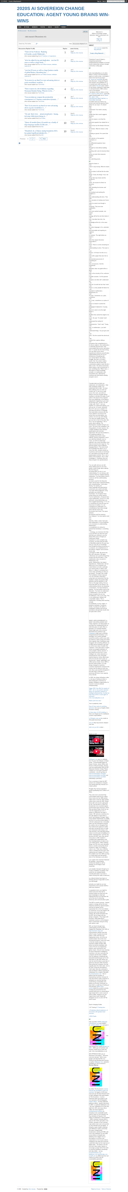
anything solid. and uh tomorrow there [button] (99, 150)
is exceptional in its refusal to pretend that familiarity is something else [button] (98, 528)
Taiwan (106, 95)
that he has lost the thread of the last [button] (99, 124)
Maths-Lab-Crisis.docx (95, 700)
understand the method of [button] (96, 320)
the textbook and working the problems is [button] (97, 192)
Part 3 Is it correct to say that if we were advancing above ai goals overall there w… (41, 106)
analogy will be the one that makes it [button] (99, 215)
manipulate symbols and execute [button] (98, 608)
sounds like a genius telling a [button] (97, 339)
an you (91, 722)
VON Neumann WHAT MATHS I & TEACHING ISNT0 (98, 99)
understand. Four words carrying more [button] (97, 109)
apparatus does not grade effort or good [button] (98, 268)
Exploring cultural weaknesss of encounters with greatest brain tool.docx (98, 1011)
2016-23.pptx (92, 1016)
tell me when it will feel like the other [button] (99, 170)
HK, (90, 97)
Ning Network (97, 49)
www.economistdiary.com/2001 (97, 775)
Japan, (93, 97)
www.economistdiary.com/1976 (97, 773)
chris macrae (97, 48)
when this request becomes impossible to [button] (96, 240)
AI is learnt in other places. (96, 93)
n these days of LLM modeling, (97, 712)
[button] (99, 161)
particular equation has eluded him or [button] (99, 121)
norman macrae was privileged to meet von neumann (98, 1090)
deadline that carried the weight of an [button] (99, 313)
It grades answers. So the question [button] (98, 275)
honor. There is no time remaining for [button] (99, 243)
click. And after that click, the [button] (97, 218)
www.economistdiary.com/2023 (97, 777)
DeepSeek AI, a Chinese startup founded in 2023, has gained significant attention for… (41, 131)
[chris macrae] (21, 40)
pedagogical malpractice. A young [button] (98, 306)
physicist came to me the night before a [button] (97, 310)
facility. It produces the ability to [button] (97, 607)
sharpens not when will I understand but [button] (98, 279)
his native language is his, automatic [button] (99, 226)
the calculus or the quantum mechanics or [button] (96, 138)
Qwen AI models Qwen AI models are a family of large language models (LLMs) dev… (41, 123)
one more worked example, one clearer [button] (97, 211)
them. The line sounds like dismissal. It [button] (99, 335)
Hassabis (98, 85)
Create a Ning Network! (15, 1)
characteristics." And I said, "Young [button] (98, 323)
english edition (93, 1101)
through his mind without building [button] (98, 147)
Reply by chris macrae (77, 53)
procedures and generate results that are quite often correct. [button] (99, 610)
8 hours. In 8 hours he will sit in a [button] (98, 251)
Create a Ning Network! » (97, 53)
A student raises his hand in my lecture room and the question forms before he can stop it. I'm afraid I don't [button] (99, 89)
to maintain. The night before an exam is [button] (97, 235)
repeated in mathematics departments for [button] (95, 291)
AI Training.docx (100, 1007)
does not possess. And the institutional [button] (96, 264)
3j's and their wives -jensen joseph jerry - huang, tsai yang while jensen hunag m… (41, 115)
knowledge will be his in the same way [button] (98, 222)
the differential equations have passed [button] (97, 143)
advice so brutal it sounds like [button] (97, 302)
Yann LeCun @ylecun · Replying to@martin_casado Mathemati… (35, 52)
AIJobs (42, 84)
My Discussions (32, 30)
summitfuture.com (94, 1023)
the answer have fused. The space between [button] (98, 512)
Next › (44, 139)
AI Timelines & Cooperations (48, 56)
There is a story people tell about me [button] (99, 286)
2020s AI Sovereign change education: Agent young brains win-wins (63, 14)
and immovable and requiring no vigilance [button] (97, 230)
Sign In (104, 1)
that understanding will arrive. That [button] (98, 196)
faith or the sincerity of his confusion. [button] (99, 272)
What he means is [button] (94, 163)
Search (126, 1)
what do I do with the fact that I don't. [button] (99, 283)
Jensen (93, 79)
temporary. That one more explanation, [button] (96, 206)
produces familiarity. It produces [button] (97, 605)
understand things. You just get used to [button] (99, 330)
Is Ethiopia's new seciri (95, 718)
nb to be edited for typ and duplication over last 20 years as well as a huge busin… (41, 61)
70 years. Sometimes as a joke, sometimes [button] (97, 295)
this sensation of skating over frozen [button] (99, 199)
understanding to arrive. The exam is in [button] (99, 248)
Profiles (43, 118)
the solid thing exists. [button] (95, 158)
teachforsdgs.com (102, 1154)
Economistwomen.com (95, 973)
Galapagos (92, 633)
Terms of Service (106, 1189)
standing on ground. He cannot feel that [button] (98, 133)
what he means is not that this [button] (97, 118)
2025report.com (93, 759)
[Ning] (4, 1)
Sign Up (99, 1)
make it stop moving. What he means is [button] (99, 166)
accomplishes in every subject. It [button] (98, 603)
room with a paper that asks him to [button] (98, 255)
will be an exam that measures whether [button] (97, 154)
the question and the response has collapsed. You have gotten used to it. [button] (99, 516)
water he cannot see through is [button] (97, 202)
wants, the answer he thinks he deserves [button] (97, 182)
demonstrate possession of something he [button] (96, 259)
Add (86, 31)
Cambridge (99, 79)
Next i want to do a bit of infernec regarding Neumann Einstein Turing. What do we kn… (39, 89)
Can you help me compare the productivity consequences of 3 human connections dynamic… (41, 98)
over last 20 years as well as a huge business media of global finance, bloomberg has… (41, 71)
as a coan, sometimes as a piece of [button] (99, 299)
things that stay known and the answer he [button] (97, 178)
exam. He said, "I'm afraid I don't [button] (98, 317)
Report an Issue (95, 1189)
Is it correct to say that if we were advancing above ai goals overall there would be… (41, 81)
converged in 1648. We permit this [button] (98, 552)
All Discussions (22, 30)
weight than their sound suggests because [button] (98, 114)
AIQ (42, 126)
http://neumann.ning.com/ (96, 931)
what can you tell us (94, 727)
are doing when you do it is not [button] (97, 471)
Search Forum (37, 44)
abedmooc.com (93, 1154)
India (96, 97)
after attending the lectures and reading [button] (97, 187)
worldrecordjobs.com (96, 1025)
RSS (19, 143)
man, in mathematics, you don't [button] (97, 326)
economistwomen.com (95, 1152)
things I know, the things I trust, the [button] (98, 173)
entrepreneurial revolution (96, 1111)
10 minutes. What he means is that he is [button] (98, 128)
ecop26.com (92, 1156)
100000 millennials (102, 1021)
